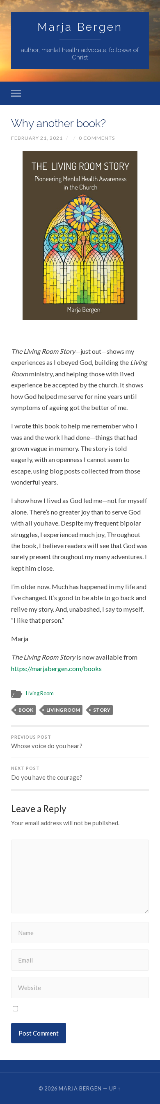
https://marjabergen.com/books (56, 668)
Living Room (40, 693)
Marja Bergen (80, 26)
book (25, 710)
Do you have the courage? (46, 773)
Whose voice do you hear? (46, 742)
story (101, 710)
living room (63, 710)
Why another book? (58, 123)
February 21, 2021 (37, 138)
